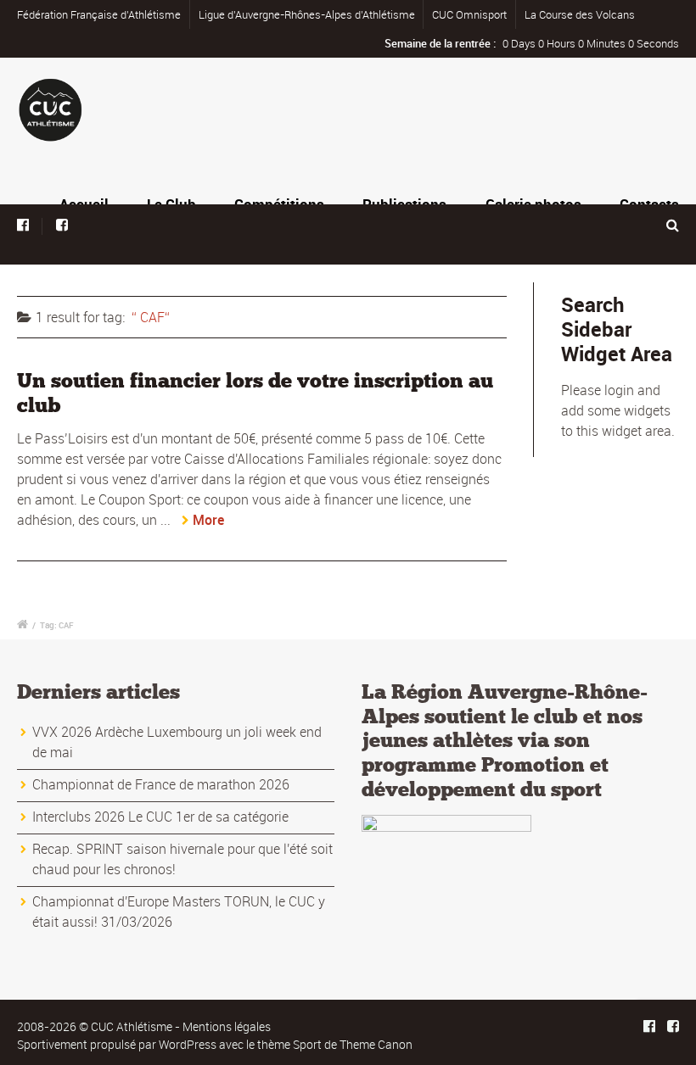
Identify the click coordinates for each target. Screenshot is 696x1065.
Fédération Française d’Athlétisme (99, 14)
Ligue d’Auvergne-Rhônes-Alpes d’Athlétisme (307, 14)
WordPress (187, 1044)
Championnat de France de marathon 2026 (160, 784)
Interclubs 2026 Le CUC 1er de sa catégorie (160, 816)
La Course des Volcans (580, 14)
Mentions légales (226, 1026)
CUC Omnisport (469, 14)
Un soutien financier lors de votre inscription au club (255, 392)
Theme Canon (376, 1044)
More (208, 519)
